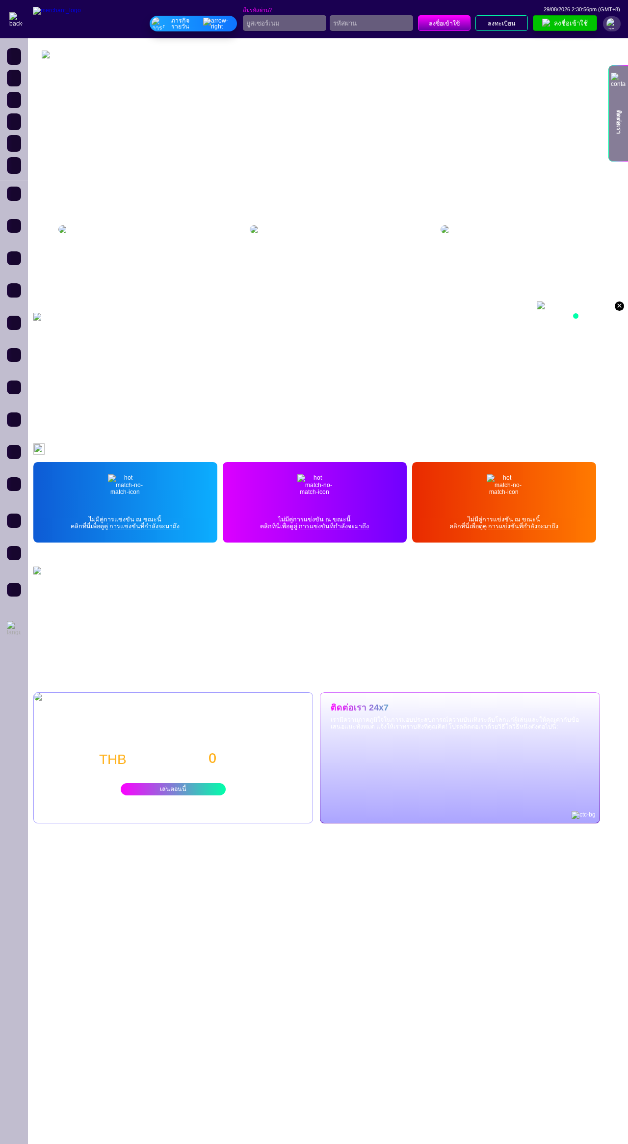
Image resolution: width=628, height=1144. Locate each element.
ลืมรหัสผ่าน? (257, 10)
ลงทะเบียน (502, 23)
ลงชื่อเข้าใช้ (444, 23)
